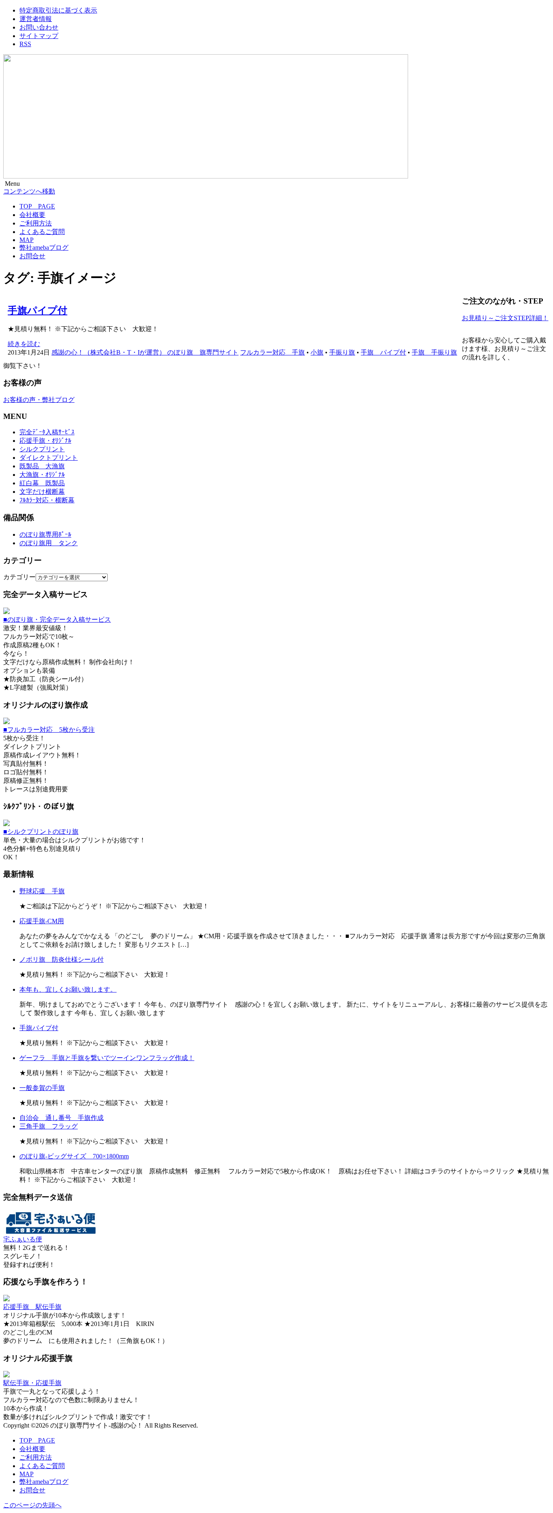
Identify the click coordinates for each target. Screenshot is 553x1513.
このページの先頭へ (32, 1505)
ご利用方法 (35, 223)
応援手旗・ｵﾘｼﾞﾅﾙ (45, 440)
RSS (25, 43)
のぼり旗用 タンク (48, 543)
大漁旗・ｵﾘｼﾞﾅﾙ (42, 474)
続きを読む (24, 343)
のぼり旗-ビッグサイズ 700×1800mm (74, 1156)
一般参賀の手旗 (42, 1087)
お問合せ (32, 256)
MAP (26, 239)
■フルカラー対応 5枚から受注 (49, 729)
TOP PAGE (37, 206)
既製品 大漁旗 (42, 466)
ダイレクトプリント (48, 457)
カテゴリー (19, 577)
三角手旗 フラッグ (48, 1126)
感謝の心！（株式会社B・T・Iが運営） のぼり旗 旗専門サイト (144, 352)
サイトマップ (38, 35)
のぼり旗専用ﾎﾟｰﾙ (45, 534)
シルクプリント (42, 449)
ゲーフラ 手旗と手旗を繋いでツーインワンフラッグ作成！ (106, 1057)
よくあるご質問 (42, 231)
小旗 (317, 352)
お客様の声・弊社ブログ (38, 399)
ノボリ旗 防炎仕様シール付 (61, 959)
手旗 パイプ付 (383, 352)
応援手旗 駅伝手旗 (32, 1306)
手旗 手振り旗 (434, 352)
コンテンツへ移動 (29, 191)
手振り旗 (342, 352)
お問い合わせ (38, 27)
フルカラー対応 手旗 (272, 352)
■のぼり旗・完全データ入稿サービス (57, 619)
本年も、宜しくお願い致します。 (68, 989)
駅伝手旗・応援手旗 (32, 1382)
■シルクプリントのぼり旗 (41, 831)
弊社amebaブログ (43, 247)
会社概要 (32, 214)
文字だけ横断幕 (42, 491)
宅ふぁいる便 (22, 1239)
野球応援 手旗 (42, 891)
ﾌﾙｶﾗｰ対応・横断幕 (46, 500)
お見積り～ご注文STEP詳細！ (505, 317)
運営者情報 (35, 18)
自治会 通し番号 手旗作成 (61, 1117)
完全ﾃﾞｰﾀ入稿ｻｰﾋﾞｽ (46, 432)
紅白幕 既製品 (42, 483)
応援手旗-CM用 (41, 921)
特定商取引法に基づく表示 (58, 10)
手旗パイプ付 (37, 310)
